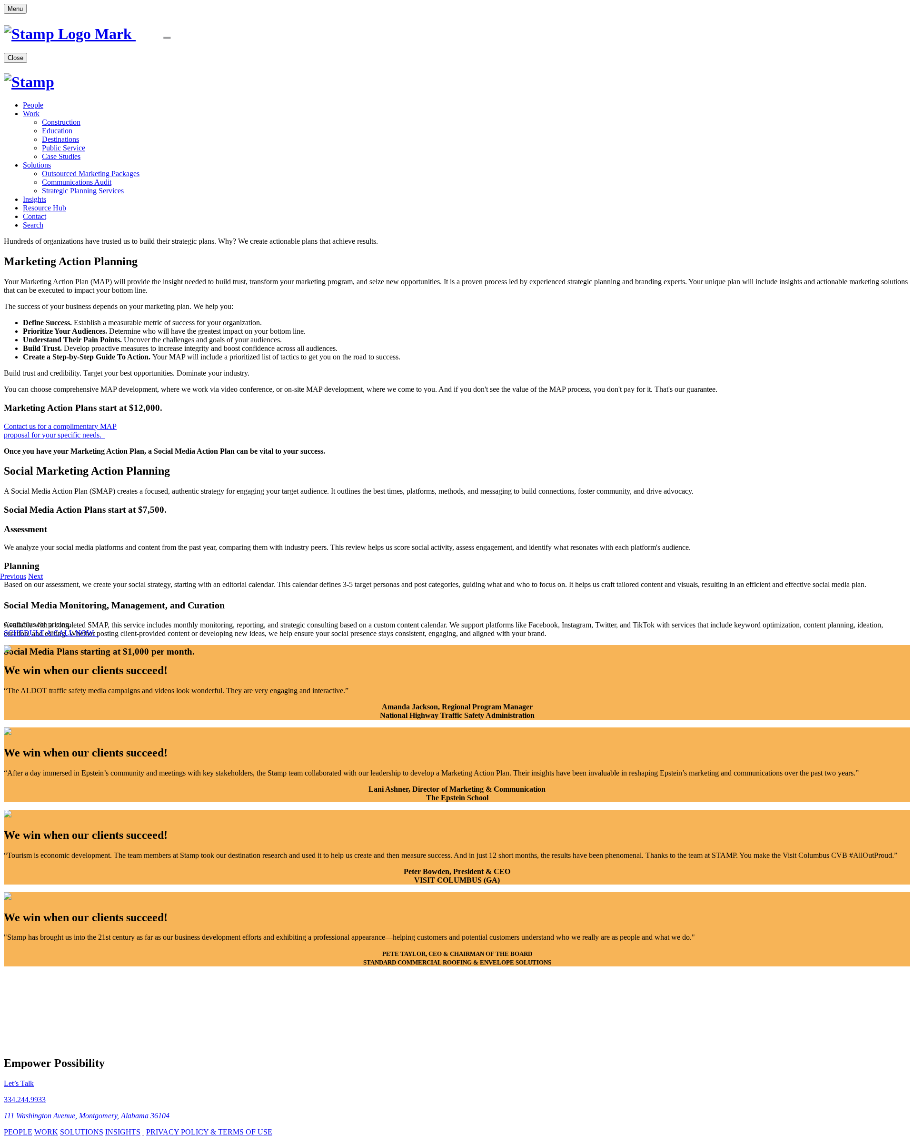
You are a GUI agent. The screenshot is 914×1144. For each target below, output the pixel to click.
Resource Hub (44, 208)
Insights (34, 199)
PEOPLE (18, 1132)
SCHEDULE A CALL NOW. (50, 633)
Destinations (60, 139)
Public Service (63, 148)
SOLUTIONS (81, 1132)
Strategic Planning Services (83, 191)
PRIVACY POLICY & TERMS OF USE (209, 1132)
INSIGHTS (122, 1132)
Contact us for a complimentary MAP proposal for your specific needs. (60, 430)
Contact (34, 216)
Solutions (37, 165)
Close (15, 57)
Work (31, 113)
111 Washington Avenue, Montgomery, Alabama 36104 (86, 1116)
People (33, 105)
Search (33, 225)
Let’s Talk (19, 1083)
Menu (15, 8)
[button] (13, 576)
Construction (61, 122)
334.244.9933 (25, 1099)
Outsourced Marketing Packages (90, 173)
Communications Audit (76, 182)
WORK (46, 1132)
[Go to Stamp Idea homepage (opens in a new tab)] (103, 33)
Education (57, 131)
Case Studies (61, 156)
